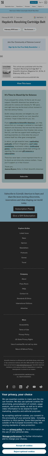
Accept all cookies (24, 445)
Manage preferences (12, 436)
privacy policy (16, 429)
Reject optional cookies (24, 451)
